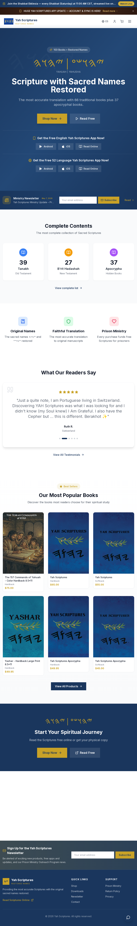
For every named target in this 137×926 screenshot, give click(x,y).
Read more (109, 11)
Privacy (109, 896)
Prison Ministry (113, 885)
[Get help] (128, 917)
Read (128, 200)
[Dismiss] (133, 4)
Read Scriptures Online (16, 900)
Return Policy (112, 891)
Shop (74, 885)
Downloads (77, 891)
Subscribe (125, 854)
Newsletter (77, 896)
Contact (75, 901)
